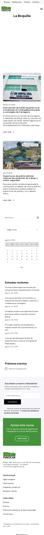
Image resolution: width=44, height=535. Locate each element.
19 (17, 256)
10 (7, 253)
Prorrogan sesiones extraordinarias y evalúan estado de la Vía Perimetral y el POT (21, 327)
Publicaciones (17, 2)
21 (26, 256)
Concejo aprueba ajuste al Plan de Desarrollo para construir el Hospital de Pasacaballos (21, 341)
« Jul (21, 267)
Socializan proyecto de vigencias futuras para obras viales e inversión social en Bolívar (21, 314)
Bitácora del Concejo (30, 77)
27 (22, 259)
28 (27, 259)
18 (12, 256)
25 (12, 259)
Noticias (7, 2)
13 (22, 253)
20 (22, 256)
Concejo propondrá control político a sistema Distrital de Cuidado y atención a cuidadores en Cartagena (21, 300)
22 (31, 256)
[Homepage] (9, 455)
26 (17, 259)
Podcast (27, 2)
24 (7, 259)
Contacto (35, 2)
